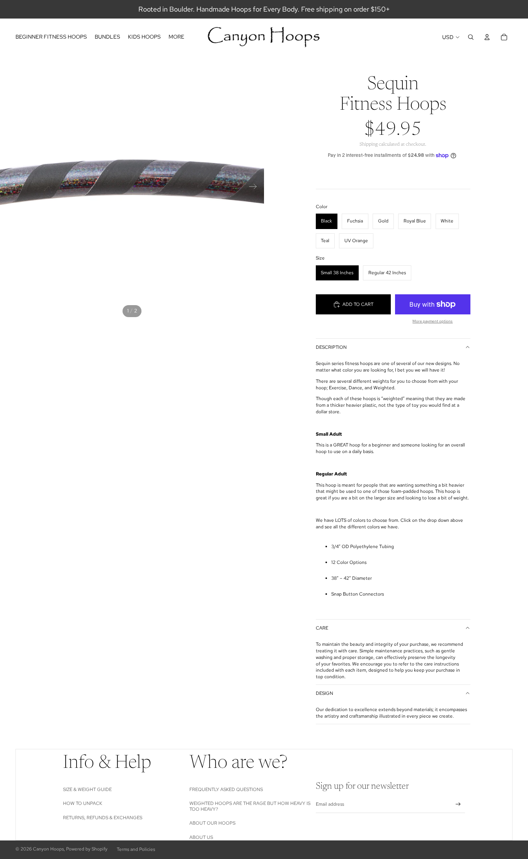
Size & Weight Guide (87, 789)
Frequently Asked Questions (226, 789)
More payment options (432, 321)
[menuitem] (176, 37)
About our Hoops (212, 823)
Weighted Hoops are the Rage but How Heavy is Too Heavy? (249, 806)
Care (322, 628)
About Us (201, 837)
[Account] (487, 37)
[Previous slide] (8, 187)
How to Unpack (82, 803)
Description (331, 347)
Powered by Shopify (86, 849)
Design (324, 693)
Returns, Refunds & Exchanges (102, 818)
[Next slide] (255, 187)
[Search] (470, 37)
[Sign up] (458, 804)
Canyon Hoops (48, 849)
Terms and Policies (136, 849)
